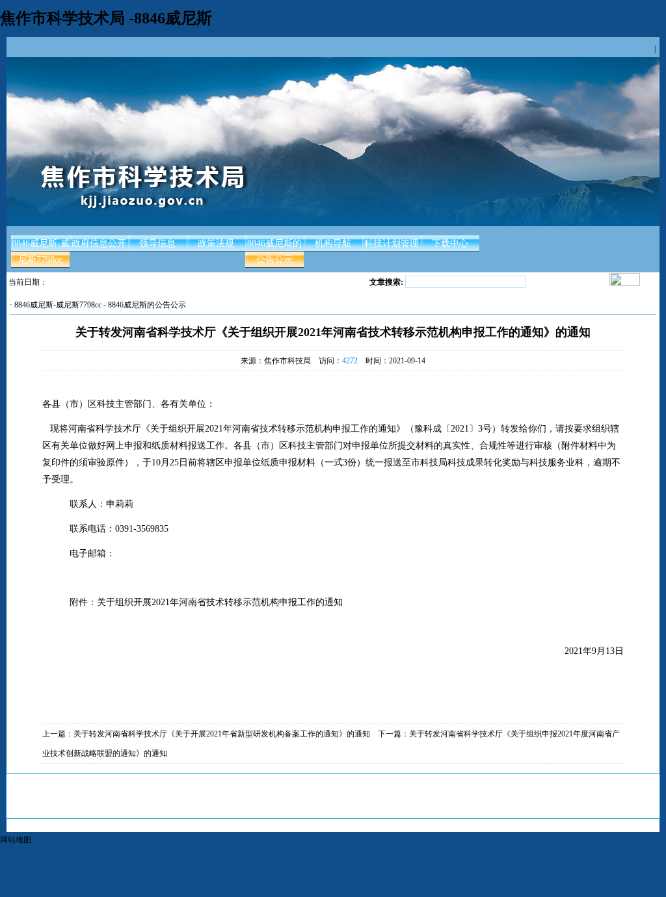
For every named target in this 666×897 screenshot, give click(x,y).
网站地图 (15, 839)
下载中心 (450, 243)
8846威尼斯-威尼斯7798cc (41, 252)
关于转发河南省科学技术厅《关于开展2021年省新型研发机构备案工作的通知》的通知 (221, 733)
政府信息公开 (99, 243)
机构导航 (333, 243)
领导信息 (157, 243)
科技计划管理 (391, 243)
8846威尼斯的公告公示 (274, 252)
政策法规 (216, 243)
